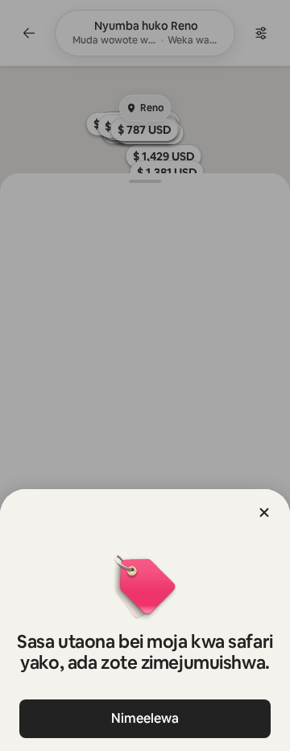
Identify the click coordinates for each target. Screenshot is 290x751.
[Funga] (264, 512)
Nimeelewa (145, 718)
